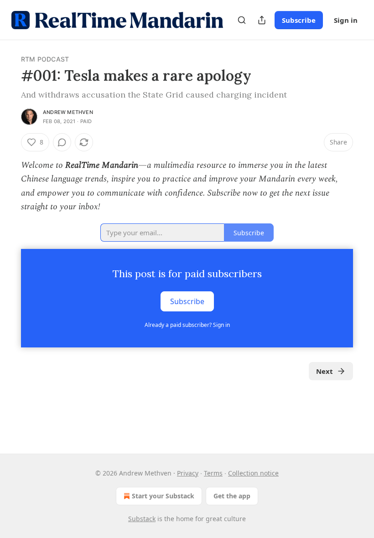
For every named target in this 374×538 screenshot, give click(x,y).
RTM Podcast (45, 59)
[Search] (242, 20)
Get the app (231, 495)
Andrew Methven (68, 112)
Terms (213, 473)
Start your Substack (163, 495)
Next (324, 371)
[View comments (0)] (62, 142)
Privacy (187, 473)
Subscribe (299, 20)
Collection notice (253, 473)
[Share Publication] (262, 20)
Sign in (346, 20)
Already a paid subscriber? (187, 325)
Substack (142, 518)
